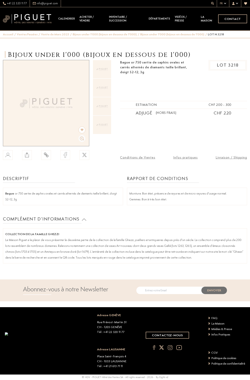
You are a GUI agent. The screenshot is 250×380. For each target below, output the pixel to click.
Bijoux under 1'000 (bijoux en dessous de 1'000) (105, 34)
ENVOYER (214, 290)
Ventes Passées (27, 34)
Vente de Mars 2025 (55, 34)
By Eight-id (162, 377)
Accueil (8, 34)
